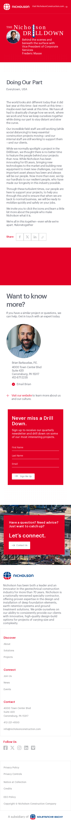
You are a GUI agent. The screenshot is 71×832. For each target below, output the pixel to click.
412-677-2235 (20, 377)
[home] (16, 6)
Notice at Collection (15, 782)
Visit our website (22, 395)
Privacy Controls (13, 774)
